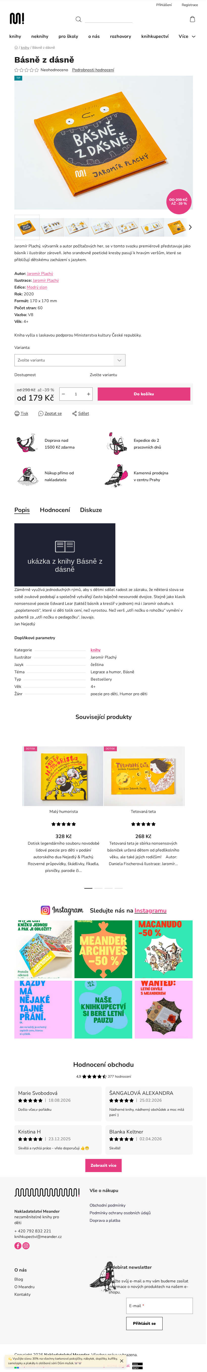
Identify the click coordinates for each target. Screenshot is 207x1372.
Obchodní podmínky (107, 1205)
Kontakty (22, 1294)
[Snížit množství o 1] (63, 394)
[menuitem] (17, 36)
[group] (103, 610)
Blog (18, 1279)
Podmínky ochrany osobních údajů (120, 1213)
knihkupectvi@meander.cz (38, 1236)
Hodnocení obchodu (103, 1064)
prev (18, 816)
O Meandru (24, 1287)
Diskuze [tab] (91, 510)
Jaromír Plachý (40, 273)
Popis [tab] (22, 510)
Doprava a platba (105, 1220)
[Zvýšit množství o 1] (88, 394)
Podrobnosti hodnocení (93, 70)
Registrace (190, 5)
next (189, 816)
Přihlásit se (144, 1323)
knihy (95, 650)
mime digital (117, 1365)
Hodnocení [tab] (55, 510)
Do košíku (144, 394)
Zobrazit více (103, 1165)
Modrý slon (37, 287)
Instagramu (151, 911)
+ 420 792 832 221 (32, 1231)
